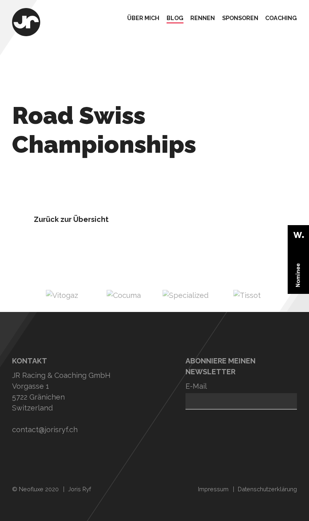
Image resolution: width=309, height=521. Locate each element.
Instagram (20, 454)
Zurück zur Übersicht (71, 219)
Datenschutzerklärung (267, 489)
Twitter (47, 454)
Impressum (213, 489)
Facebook (74, 454)
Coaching (281, 18)
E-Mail (196, 386)
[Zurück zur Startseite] (26, 23)
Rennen (202, 18)
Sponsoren (240, 18)
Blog (175, 18)
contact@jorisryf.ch (45, 429)
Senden (197, 421)
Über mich (143, 18)
